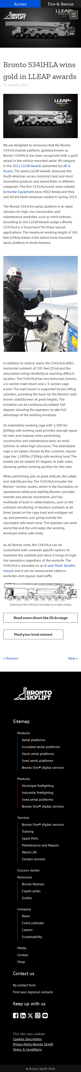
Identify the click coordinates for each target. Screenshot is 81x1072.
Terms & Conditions (27, 1049)
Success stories (28, 870)
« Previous (10, 658)
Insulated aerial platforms (41, 747)
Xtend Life (29, 852)
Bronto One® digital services (43, 767)
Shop (21, 962)
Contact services (33, 859)
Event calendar (33, 923)
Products (23, 733)
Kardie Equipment (20, 191)
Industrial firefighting (37, 792)
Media (21, 948)
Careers (27, 930)
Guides (27, 898)
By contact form (24, 985)
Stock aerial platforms (38, 754)
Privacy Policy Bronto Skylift (33, 1044)
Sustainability (32, 937)
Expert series (31, 891)
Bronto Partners (33, 884)
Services (23, 817)
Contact (22, 955)
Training (28, 831)
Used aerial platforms (37, 760)
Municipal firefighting (38, 785)
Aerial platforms (33, 740)
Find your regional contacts (33, 992)
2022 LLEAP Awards (27, 166)
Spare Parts (30, 838)
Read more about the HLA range (41, 617)
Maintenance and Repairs (40, 845)
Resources (24, 877)
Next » (73, 658)
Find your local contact (33, 634)
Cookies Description (27, 1039)
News (26, 916)
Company (24, 909)
